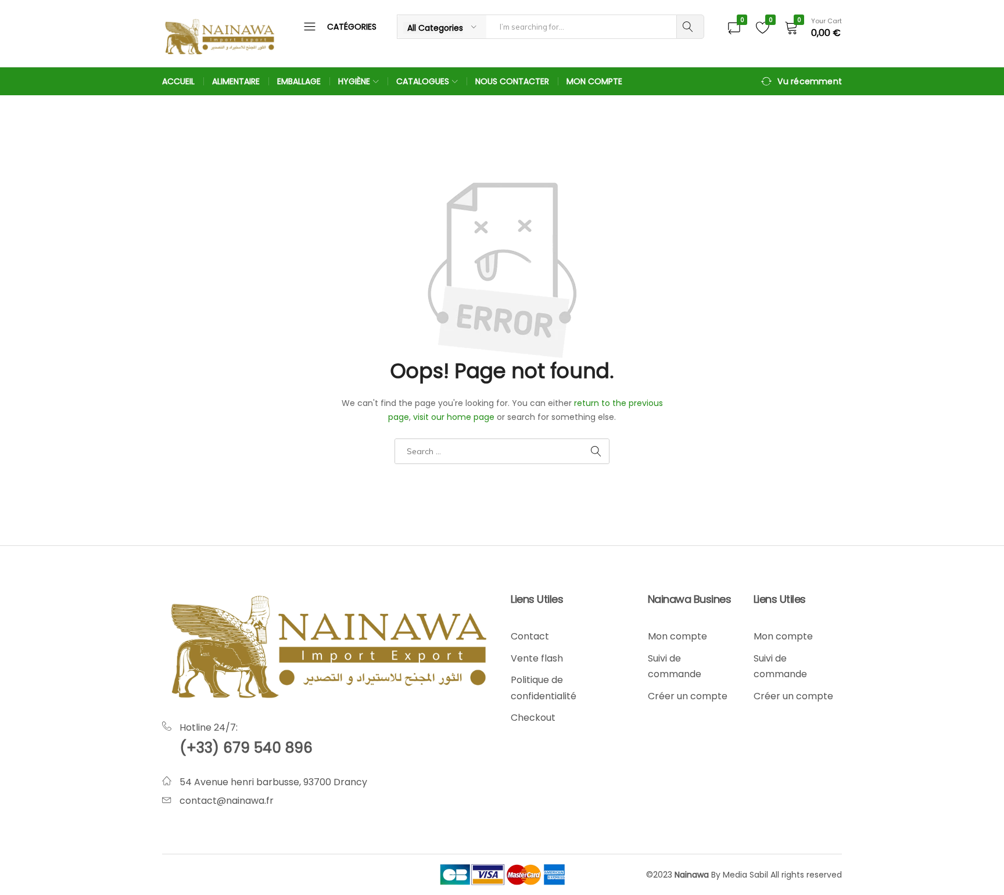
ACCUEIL (178, 81)
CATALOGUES (422, 81)
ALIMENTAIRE (236, 81)
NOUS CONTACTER (512, 81)
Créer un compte (687, 696)
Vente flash (537, 658)
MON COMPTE (594, 81)
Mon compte (677, 636)
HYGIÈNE (354, 81)
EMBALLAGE (299, 81)
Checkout (533, 717)
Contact (530, 636)
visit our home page (453, 417)
